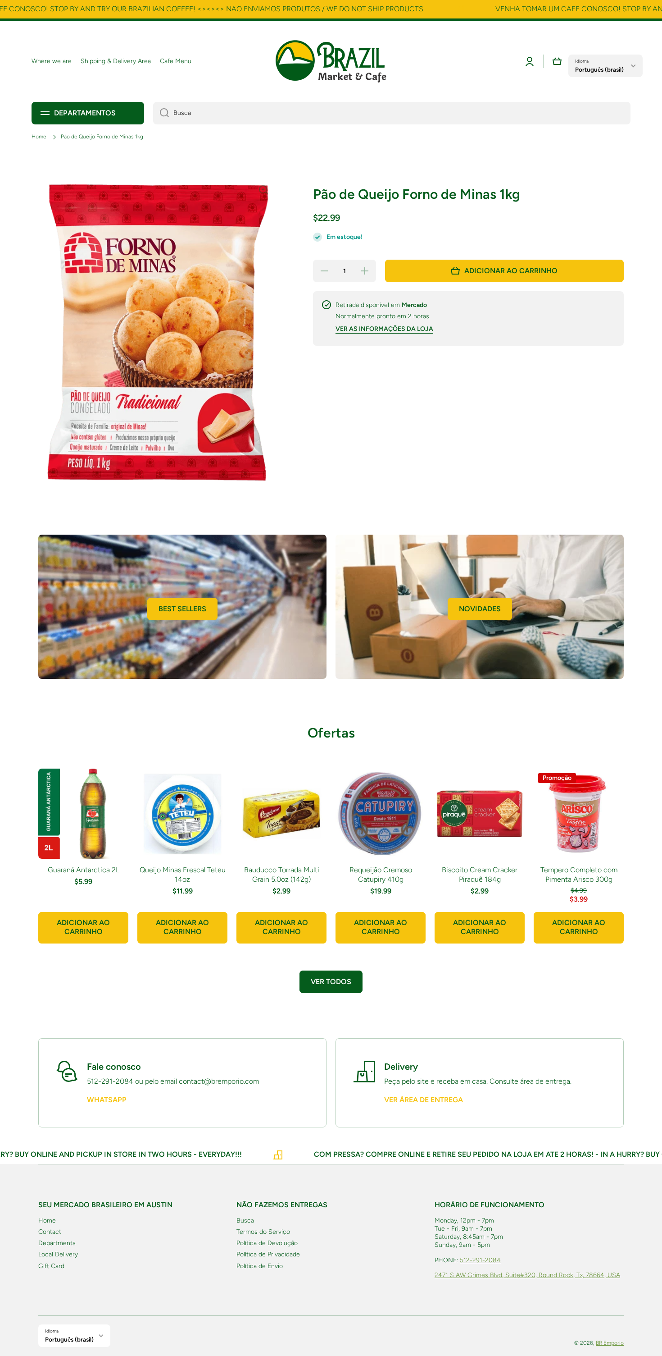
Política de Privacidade (268, 1254)
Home (39, 136)
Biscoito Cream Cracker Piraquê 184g (479, 875)
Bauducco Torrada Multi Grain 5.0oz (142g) (281, 875)
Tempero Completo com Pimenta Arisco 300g (578, 875)
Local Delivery (58, 1254)
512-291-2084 (480, 1260)
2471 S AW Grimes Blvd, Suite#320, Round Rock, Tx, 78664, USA (527, 1275)
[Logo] (331, 61)
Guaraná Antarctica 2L (83, 870)
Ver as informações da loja (384, 329)
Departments (57, 1243)
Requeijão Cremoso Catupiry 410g (380, 875)
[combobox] (391, 113)
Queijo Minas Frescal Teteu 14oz (183, 875)
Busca (245, 1220)
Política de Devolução (267, 1243)
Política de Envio (259, 1266)
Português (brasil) (599, 69)
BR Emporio (610, 1343)
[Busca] (161, 113)
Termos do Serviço (263, 1232)
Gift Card (51, 1266)
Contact (49, 1232)
